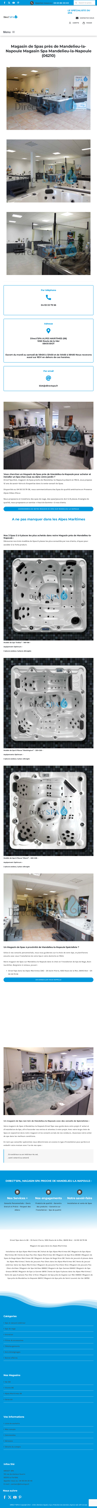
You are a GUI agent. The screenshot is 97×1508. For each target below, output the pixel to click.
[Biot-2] (48, 140)
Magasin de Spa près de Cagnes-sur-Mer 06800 (60, 1275)
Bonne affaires (11, 1358)
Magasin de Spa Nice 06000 (68, 1255)
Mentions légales (42, 1505)
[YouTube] (15, 1497)
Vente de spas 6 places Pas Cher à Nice (22, 1275)
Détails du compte (13, 1447)
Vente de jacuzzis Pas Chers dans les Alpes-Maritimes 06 (50, 1261)
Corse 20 (8, 1399)
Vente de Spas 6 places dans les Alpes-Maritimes (69, 1271)
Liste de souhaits (12, 1423)
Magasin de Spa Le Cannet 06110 (32, 1271)
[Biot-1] (48, 68)
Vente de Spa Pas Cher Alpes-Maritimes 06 (36, 1255)
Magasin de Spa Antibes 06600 (33, 1268)
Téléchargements (12, 1346)
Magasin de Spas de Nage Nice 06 (49, 1258)
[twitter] (9, 3)
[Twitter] (9, 1497)
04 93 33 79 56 (23, 489)
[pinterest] (18, 3)
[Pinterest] (20, 1497)
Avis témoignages (12, 1352)
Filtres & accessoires (14, 1340)
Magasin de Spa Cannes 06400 (61, 1268)
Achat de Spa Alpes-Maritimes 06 (55, 1251)
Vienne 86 (9, 1388)
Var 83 (8, 1382)
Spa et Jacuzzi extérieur (15, 1323)
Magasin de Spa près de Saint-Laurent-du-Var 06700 (67, 1278)
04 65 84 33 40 (61, 3)
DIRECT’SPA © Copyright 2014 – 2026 (23, 1505)
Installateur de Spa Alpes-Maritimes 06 (23, 1251)
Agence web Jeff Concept (78, 1505)
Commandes (10, 1435)
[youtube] (14, 3)
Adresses (9, 1441)
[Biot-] (48, 213)
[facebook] (5, 3)
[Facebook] (4, 1497)
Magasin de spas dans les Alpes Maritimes (48, 1246)
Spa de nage (10, 1329)
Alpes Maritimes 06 (13, 1393)
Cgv (50, 1505)
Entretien (9, 1334)
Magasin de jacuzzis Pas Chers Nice (53, 1265)
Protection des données (61, 1505)
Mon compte (10, 1429)
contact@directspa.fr (20, 1484)
